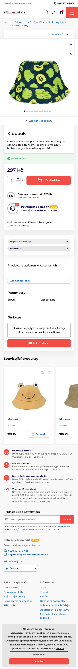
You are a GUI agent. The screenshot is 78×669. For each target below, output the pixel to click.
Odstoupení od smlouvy (54, 609)
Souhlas (38, 661)
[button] (46, 12)
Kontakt (44, 592)
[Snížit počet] (18, 182)
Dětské (18, 22)
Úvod (6, 22)
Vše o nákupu (12, 587)
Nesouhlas (39, 654)
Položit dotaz (41, 343)
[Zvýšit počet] (18, 178)
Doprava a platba (14, 592)
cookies (60, 648)
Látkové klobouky (18, 25)
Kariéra (44, 596)
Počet (11, 180)
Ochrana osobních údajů (55, 605)
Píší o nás (9, 605)
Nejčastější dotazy (15, 596)
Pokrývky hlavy (57, 22)
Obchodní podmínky (52, 600)
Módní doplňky (36, 22)
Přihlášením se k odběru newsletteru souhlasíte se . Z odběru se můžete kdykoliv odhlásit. (37, 528)
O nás (43, 587)
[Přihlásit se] (54, 12)
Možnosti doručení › (28, 197)
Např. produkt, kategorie (27, 30)
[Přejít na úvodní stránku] (14, 12)
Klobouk (13, 419)
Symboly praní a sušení (18, 600)
